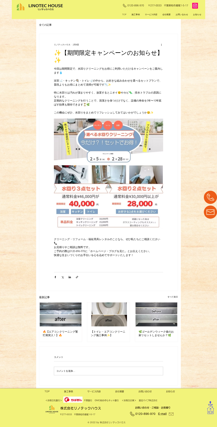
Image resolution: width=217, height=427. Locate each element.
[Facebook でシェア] (55, 277)
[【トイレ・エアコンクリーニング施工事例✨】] (108, 314)
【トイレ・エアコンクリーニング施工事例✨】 (108, 333)
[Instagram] (195, 6)
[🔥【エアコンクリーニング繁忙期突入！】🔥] (60, 314)
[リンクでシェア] (77, 277)
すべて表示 (173, 297)
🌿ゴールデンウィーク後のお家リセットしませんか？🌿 (156, 333)
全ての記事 (45, 24)
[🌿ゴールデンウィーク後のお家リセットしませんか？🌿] (156, 314)
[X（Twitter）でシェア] (62, 277)
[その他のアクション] (161, 44)
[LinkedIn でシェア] (69, 277)
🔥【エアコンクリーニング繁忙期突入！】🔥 (60, 333)
